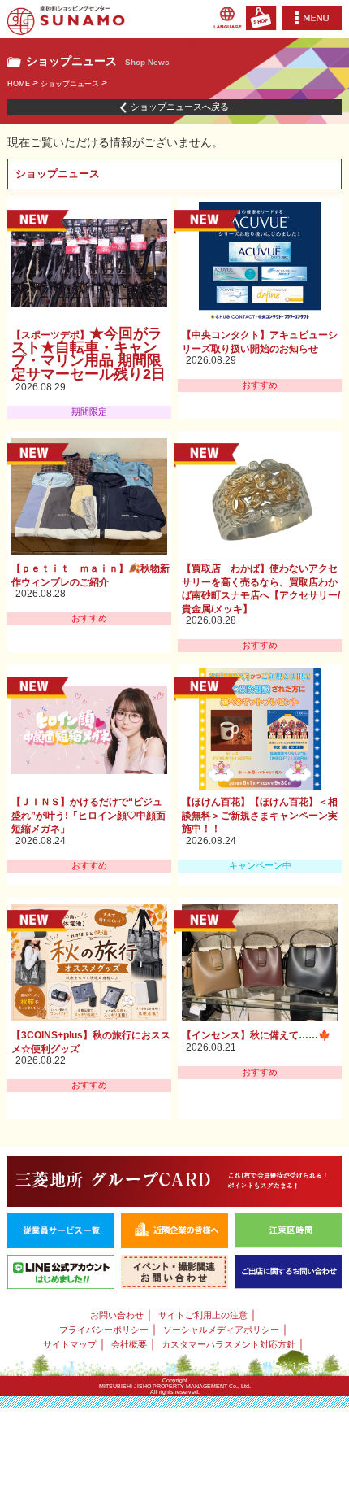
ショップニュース (70, 84)
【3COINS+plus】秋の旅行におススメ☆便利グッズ (90, 1042)
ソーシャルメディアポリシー (221, 1329)
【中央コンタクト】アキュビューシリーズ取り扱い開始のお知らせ (260, 342)
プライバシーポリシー (104, 1329)
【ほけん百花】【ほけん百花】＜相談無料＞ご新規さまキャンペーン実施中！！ (260, 815)
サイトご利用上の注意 (203, 1315)
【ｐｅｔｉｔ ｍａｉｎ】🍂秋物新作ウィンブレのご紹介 (90, 575)
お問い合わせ (117, 1315)
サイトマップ (70, 1344)
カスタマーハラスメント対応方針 (228, 1344)
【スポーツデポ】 (95, 355)
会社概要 (129, 1344)
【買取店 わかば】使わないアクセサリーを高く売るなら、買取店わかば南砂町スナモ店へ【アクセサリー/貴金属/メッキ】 (261, 589)
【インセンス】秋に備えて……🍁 (256, 1035)
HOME (18, 84)
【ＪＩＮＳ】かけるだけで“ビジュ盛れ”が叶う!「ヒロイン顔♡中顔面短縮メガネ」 (88, 815)
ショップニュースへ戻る (180, 106)
